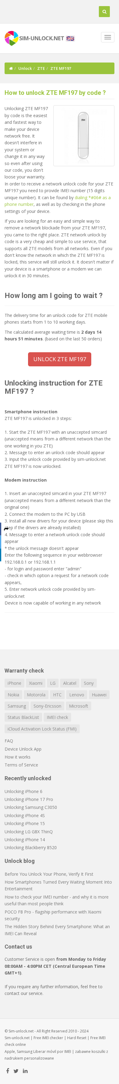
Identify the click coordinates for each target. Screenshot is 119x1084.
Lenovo (76, 695)
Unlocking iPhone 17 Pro (29, 799)
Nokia (13, 695)
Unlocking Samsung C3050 (31, 807)
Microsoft (78, 706)
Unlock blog (20, 861)
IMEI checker (52, 1037)
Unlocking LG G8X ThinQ (29, 832)
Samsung (17, 706)
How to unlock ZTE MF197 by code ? (55, 92)
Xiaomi (35, 683)
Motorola (36, 695)
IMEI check (57, 717)
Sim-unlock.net (17, 1037)
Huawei (99, 695)
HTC (57, 695)
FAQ (9, 741)
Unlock (25, 68)
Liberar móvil (44, 1051)
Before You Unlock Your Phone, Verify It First (49, 874)
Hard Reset (76, 1037)
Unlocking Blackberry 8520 (31, 847)
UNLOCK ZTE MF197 (59, 359)
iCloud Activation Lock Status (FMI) (42, 729)
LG (53, 683)
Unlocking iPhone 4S (25, 815)
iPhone (14, 683)
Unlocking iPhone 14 (25, 839)
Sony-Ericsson (47, 706)
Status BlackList (23, 717)
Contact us (18, 946)
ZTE (41, 68)
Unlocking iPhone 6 (23, 791)
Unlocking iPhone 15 (25, 823)
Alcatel (69, 683)
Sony (89, 683)
